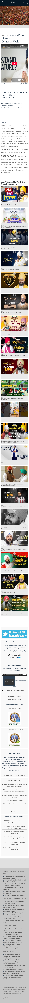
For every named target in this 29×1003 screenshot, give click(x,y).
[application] (14, 675)
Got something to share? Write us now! (14, 775)
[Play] (2, 674)
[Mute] (22, 674)
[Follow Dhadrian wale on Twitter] (15, 985)
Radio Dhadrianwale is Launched (14, 800)
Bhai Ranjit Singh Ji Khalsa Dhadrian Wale (13, 991)
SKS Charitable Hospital (11, 948)
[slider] (25, 674)
